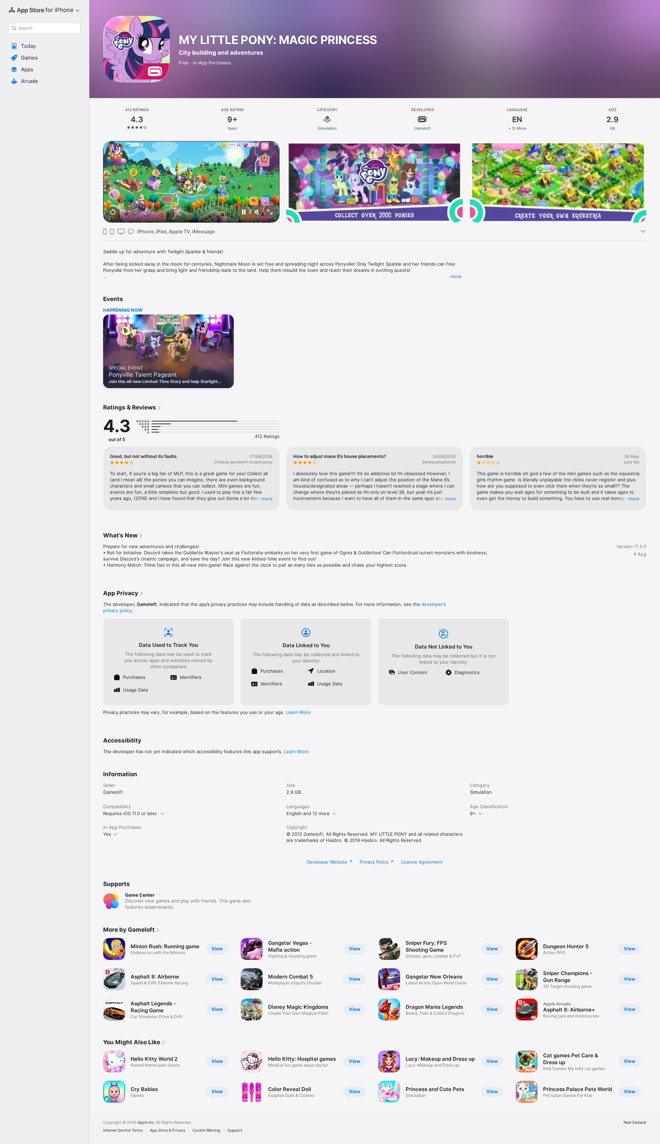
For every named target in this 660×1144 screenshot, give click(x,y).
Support (235, 1130)
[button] (44, 46)
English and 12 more (308, 813)
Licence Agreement (422, 862)
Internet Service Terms (123, 1130)
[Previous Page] (96, 182)
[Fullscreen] (269, 212)
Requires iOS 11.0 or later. (130, 813)
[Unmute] (256, 212)
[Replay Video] (112, 212)
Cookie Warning (206, 1130)
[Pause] (243, 212)
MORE (267, 498)
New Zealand (635, 1122)
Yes (107, 834)
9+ (473, 813)
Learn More (298, 712)
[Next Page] (653, 182)
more (456, 276)
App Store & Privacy (167, 1130)
